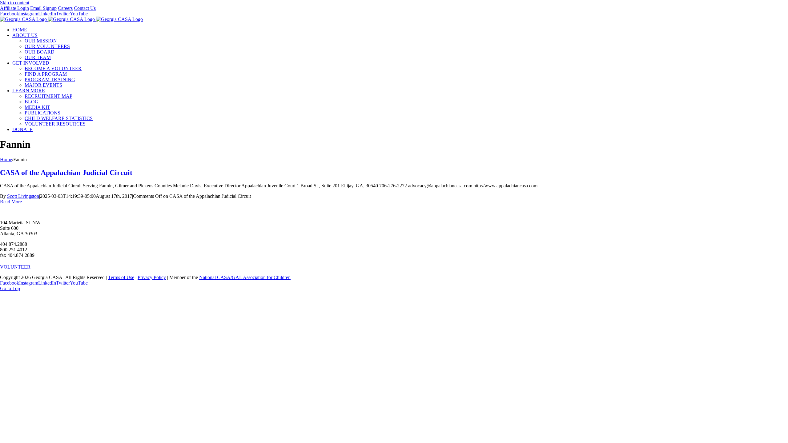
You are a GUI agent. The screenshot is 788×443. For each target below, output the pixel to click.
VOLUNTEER (15, 266)
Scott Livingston (23, 196)
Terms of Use (121, 277)
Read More (11, 201)
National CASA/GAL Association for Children (245, 277)
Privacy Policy (152, 277)
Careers (65, 8)
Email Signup (43, 8)
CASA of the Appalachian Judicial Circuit (66, 173)
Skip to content (14, 2)
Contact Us (85, 8)
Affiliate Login (14, 8)
